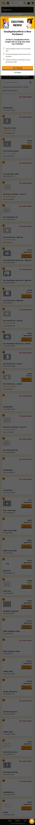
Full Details (17, 72)
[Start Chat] (31, 821)
